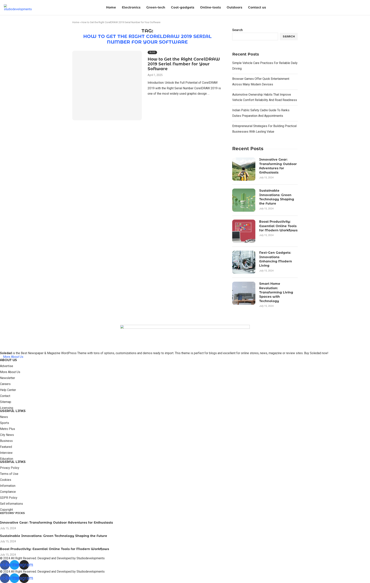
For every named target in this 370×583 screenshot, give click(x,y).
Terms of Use (9, 473)
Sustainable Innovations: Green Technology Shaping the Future (276, 197)
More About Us (10, 372)
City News (7, 434)
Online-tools (210, 7)
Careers (5, 384)
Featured (6, 446)
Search (237, 30)
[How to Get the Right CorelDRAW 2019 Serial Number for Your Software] (107, 85)
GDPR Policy (8, 497)
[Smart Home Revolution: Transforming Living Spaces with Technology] (243, 293)
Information (7, 485)
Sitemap (5, 402)
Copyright (6, 509)
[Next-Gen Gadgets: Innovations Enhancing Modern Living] (243, 262)
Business (6, 440)
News (4, 417)
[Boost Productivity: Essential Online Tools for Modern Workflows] (243, 231)
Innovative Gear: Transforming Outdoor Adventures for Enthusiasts (278, 166)
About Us (8, 360)
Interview (6, 452)
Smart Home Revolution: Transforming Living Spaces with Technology (276, 292)
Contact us (257, 7)
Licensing (6, 407)
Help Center (8, 390)
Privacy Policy (9, 467)
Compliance (8, 491)
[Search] (365, 7)
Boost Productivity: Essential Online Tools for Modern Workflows (278, 226)
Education (6, 458)
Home (111, 7)
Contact (5, 396)
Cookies (5, 479)
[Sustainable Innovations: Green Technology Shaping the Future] (243, 200)
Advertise (6, 366)
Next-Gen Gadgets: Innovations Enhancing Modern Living (275, 259)
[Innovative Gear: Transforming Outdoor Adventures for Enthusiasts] (243, 169)
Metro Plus (7, 429)
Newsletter (7, 378)
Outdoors (234, 7)
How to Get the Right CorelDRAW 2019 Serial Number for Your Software (184, 64)
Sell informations (11, 503)
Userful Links (13, 411)
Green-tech (155, 7)
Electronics (131, 7)
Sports (4, 423)
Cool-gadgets (182, 7)
